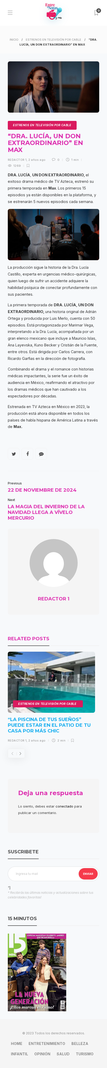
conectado (64, 806)
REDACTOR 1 (17, 160)
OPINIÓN (42, 1054)
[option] (51, 699)
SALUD (63, 1054)
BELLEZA (79, 1043)
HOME (16, 1043)
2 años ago (36, 160)
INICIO (14, 39)
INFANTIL (19, 1054)
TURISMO (84, 1054)
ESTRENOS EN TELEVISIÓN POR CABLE (53, 39)
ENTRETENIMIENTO (47, 1043)
